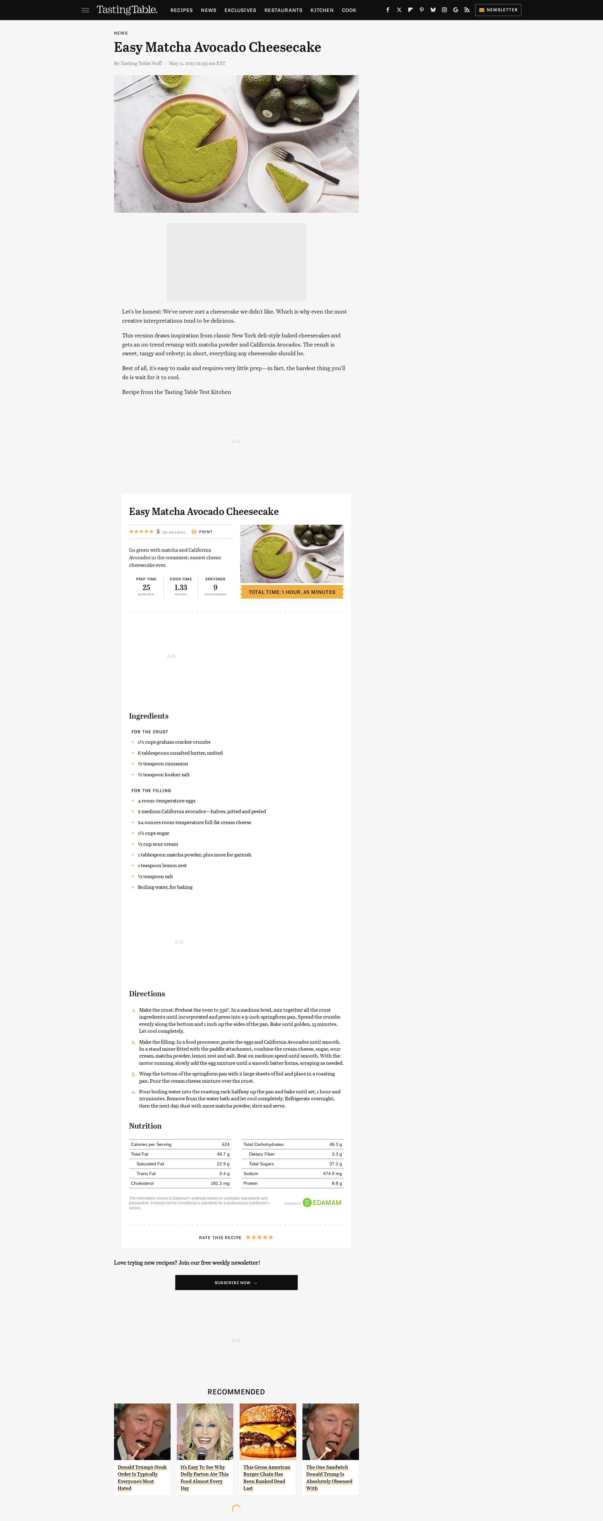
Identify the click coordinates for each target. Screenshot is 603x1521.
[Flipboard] (410, 11)
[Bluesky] (433, 11)
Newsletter (502, 10)
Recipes (182, 10)
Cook (349, 10)
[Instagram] (444, 11)
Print (206, 531)
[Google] (456, 11)
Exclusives (240, 10)
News (208, 10)
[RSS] (467, 11)
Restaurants (283, 10)
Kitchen (322, 10)
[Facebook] (388, 11)
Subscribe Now (233, 1282)
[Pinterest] (422, 11)
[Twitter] (399, 11)
